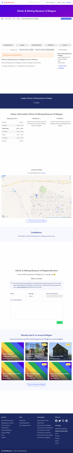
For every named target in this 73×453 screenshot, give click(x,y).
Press (2, 435)
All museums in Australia (44, 433)
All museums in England (43, 437)
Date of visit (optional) (52, 294)
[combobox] (36, 2)
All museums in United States (45, 428)
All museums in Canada (43, 430)
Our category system (24, 425)
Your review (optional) (16, 300)
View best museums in (26, 50)
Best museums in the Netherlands (42, 421)
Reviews (65, 45)
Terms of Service (5, 425)
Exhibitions (50, 45)
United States (61, 63)
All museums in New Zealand (45, 435)
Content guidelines (24, 423)
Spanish (57, 438)
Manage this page (67, 18)
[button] (36, 195)
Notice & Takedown (6, 430)
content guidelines (22, 287)
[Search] (29, 2)
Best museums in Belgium (44, 425)
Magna (65, 59)
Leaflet (48, 217)
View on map (62, 66)
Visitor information (36, 45)
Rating (12, 294)
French (57, 443)
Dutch (56, 433)
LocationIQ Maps (55, 217)
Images (22, 45)
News (59, 2)
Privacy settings (5, 433)
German (57, 436)
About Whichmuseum (7, 420)
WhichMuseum (9, 2)
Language (31, 294)
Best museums (50, 2)
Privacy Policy (5, 428)
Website (61, 68)
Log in (63, 2)
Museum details (8, 45)
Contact (3, 437)
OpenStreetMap (63, 217)
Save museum (63, 49)
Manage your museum (7, 423)
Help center (22, 420)
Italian (57, 441)
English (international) (61, 429)
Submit (60, 322)
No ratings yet (13, 50)
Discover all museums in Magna (37, 221)
